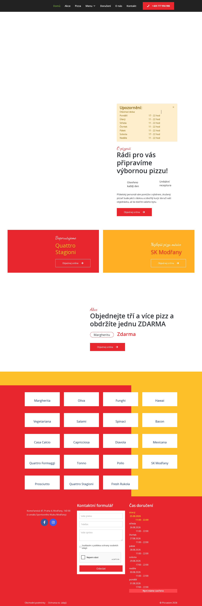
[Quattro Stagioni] (81, 477)
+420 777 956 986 (161, 5)
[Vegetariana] (42, 415)
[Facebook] (44, 522)
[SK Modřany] (159, 456)
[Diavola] (120, 436)
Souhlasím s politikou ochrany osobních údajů (100, 546)
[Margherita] (42, 394)
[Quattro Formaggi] (42, 456)
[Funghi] (120, 394)
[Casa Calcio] (42, 436)
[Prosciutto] (42, 477)
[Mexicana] (159, 436)
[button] (20, 51)
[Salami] (81, 415)
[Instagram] (53, 522)
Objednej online (132, 212)
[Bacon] (159, 415)
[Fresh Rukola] (120, 477)
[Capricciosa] (81, 436)
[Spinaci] (120, 415)
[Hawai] (159, 394)
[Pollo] (120, 456)
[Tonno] (81, 456)
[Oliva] (81, 394)
